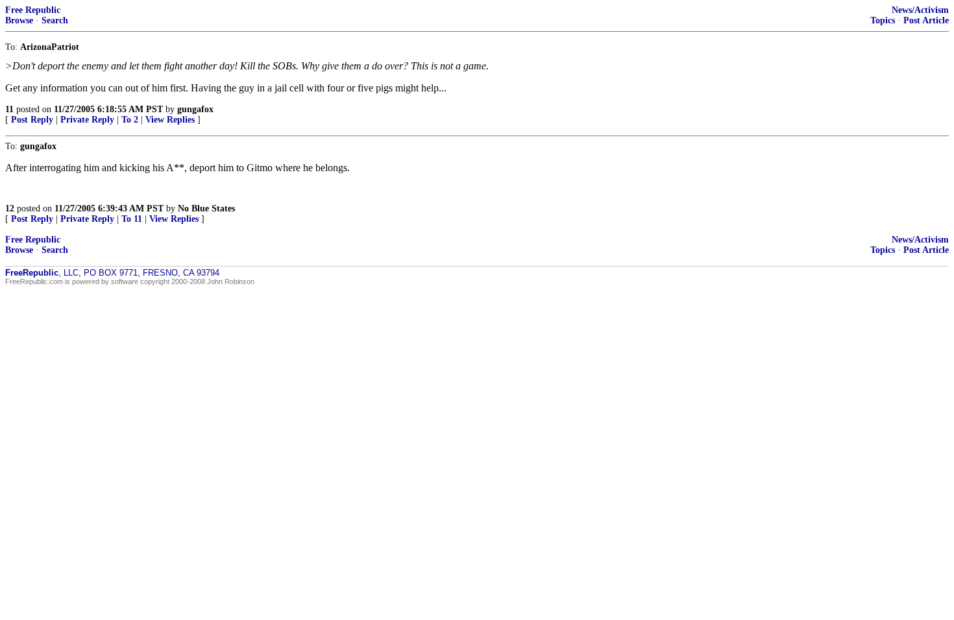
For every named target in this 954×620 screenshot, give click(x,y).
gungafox (195, 109)
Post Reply (32, 120)
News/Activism (920, 10)
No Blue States (206, 208)
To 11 (131, 219)
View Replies (170, 120)
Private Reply (87, 120)
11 (9, 109)
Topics (882, 20)
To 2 (129, 120)
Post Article (926, 20)
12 (9, 208)
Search (55, 20)
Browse (19, 20)
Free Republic (32, 10)
